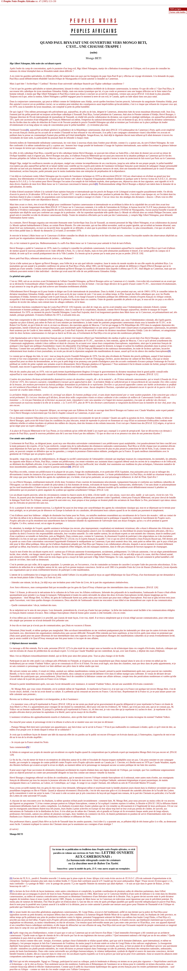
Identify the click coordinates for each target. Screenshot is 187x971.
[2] (96, 184)
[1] (27, 130)
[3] (169, 351)
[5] (27, 747)
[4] (69, 467)
